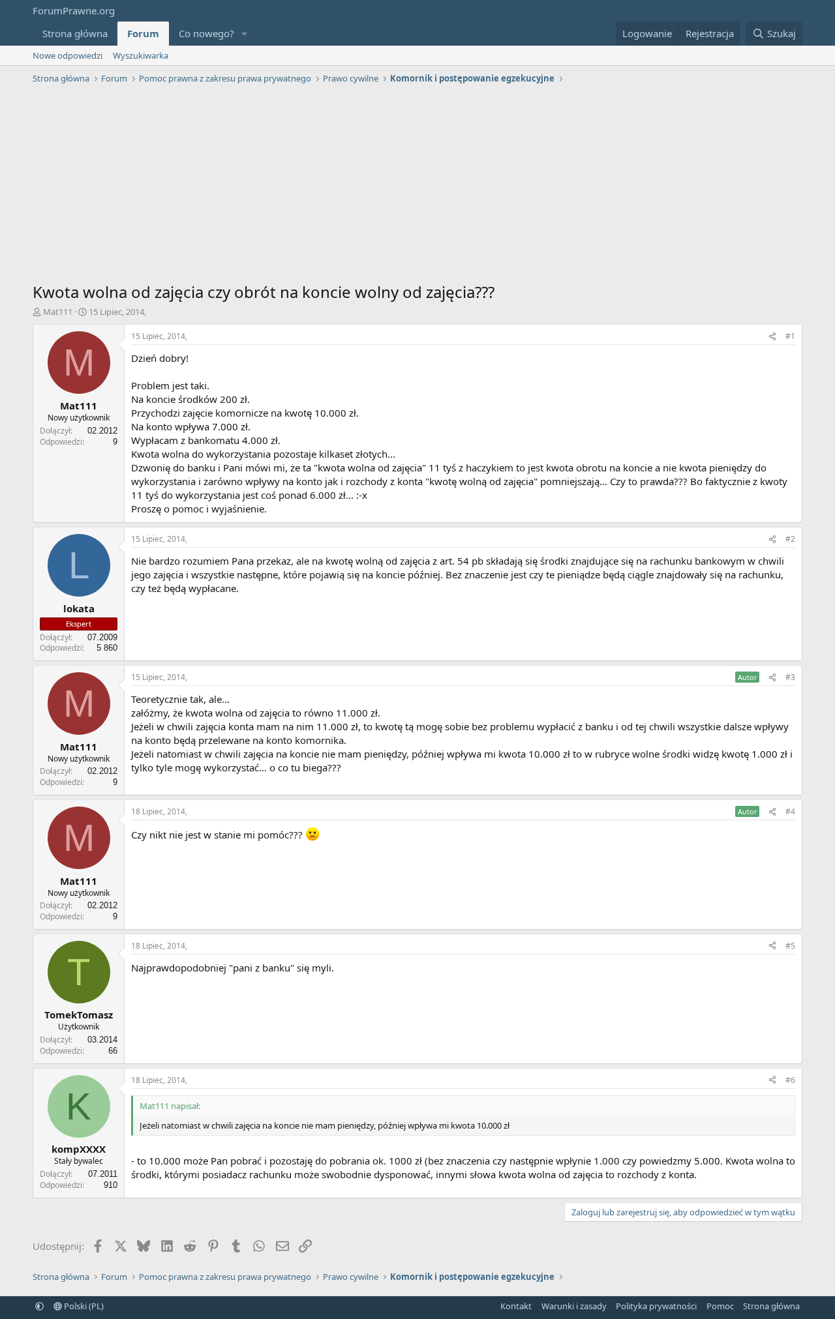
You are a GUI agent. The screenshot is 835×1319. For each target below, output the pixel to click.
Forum (143, 33)
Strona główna (75, 33)
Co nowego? (206, 33)
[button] (244, 34)
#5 (790, 945)
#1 (790, 336)
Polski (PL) (83, 1306)
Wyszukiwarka (140, 55)
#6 (790, 1080)
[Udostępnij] (772, 336)
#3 (790, 677)
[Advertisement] (417, 186)
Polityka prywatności (656, 1306)
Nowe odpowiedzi (67, 55)
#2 (790, 538)
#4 (790, 811)
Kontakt (516, 1306)
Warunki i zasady (574, 1306)
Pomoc (720, 1306)
